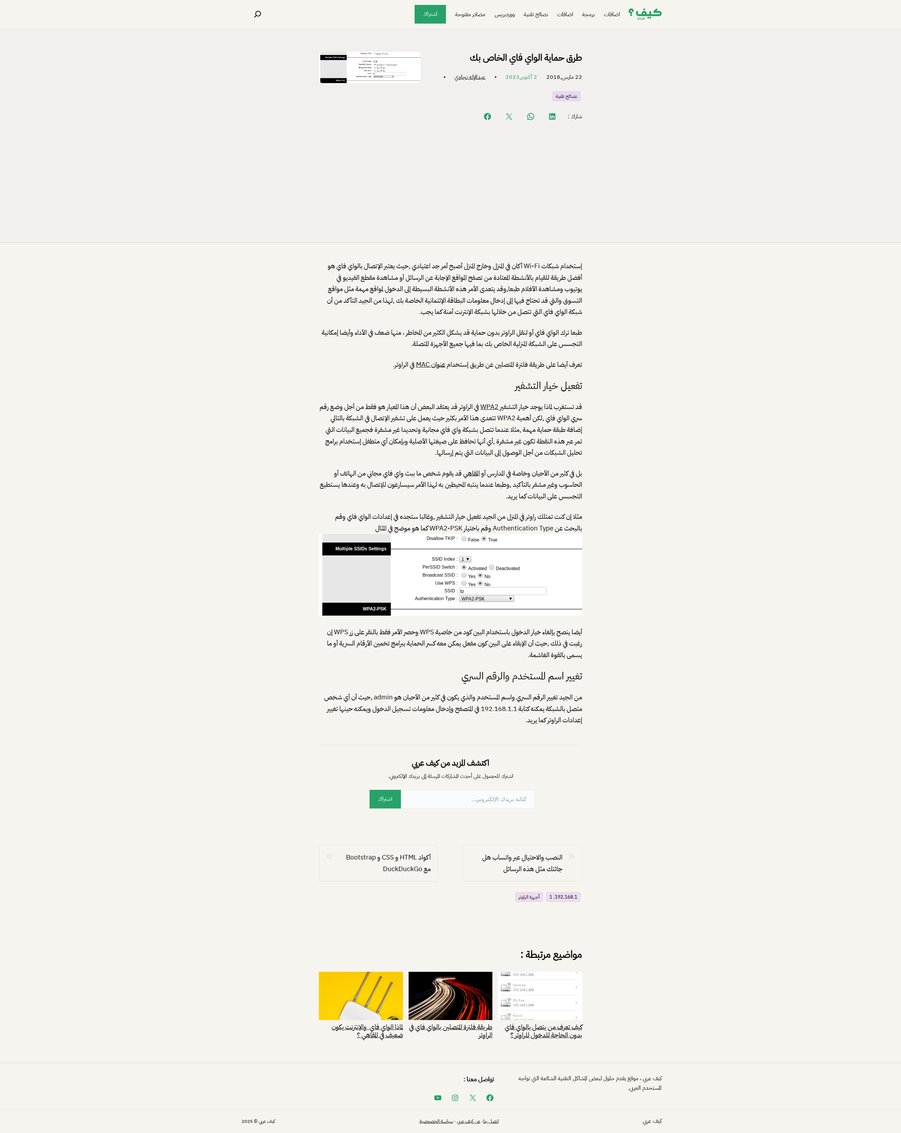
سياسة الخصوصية (436, 1121)
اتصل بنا (491, 1121)
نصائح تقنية (566, 96)
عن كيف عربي (468, 1121)
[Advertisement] (450, 181)
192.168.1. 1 (563, 897)
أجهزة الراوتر (529, 897)
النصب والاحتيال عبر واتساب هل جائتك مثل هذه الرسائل (522, 863)
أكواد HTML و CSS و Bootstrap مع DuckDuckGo (388, 863)
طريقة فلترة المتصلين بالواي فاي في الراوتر (450, 1030)
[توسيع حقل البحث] (257, 14)
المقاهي (471, 473)
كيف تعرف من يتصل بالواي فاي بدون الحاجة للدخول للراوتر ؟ (543, 1030)
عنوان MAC (430, 364)
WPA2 (489, 407)
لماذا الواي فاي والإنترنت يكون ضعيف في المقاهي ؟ (367, 1030)
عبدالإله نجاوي (469, 77)
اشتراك (430, 14)
